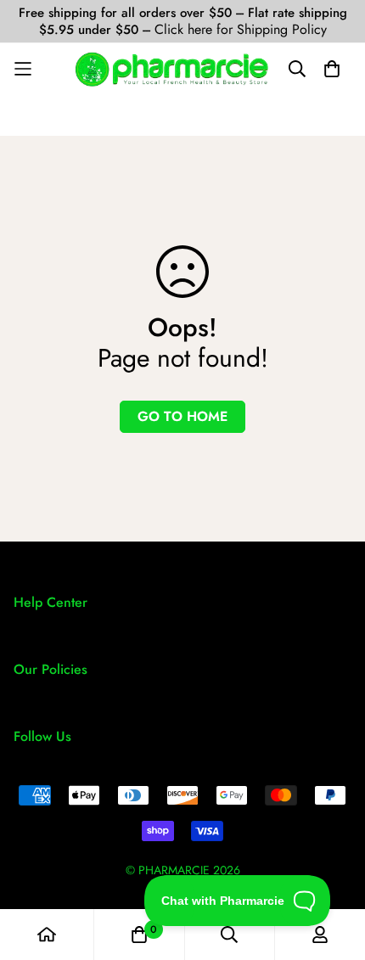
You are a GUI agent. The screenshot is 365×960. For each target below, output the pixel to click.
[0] (139, 934)
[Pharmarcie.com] (172, 69)
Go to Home (182, 416)
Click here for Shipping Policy (240, 29)
